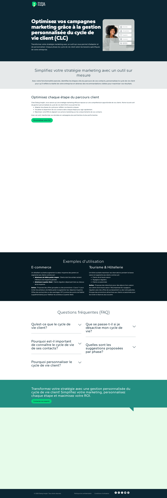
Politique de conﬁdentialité (82, 493)
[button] (56, 325)
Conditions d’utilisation (101, 493)
